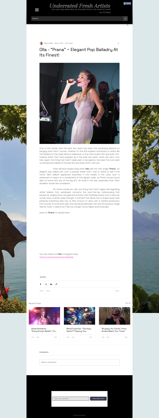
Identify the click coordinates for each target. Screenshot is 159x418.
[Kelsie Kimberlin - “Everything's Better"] (44, 316)
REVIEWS (43, 277)
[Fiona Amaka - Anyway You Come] (114, 316)
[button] (37, 10)
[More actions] (118, 43)
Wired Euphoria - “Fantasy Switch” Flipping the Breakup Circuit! (79, 329)
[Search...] (125, 18)
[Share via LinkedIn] (51, 284)
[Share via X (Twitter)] (46, 284)
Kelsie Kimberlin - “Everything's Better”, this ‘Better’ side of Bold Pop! (43, 329)
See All (127, 303)
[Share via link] (56, 284)
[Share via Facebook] (40, 284)
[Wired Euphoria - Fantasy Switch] (79, 316)
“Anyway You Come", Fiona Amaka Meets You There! (114, 329)
